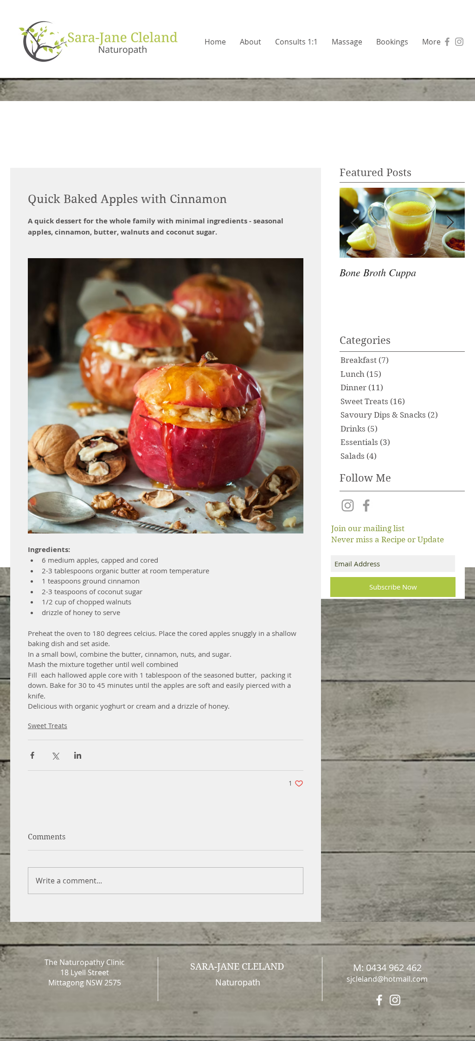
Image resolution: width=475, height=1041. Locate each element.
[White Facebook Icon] (379, 1000)
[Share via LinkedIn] (77, 755)
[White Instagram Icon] (395, 1000)
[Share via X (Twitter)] (55, 755)
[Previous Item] (354, 223)
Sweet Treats (47, 725)
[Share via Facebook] (32, 755)
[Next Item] (450, 223)
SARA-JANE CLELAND (237, 966)
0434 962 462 (394, 967)
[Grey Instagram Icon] (459, 41)
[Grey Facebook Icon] (447, 41)
